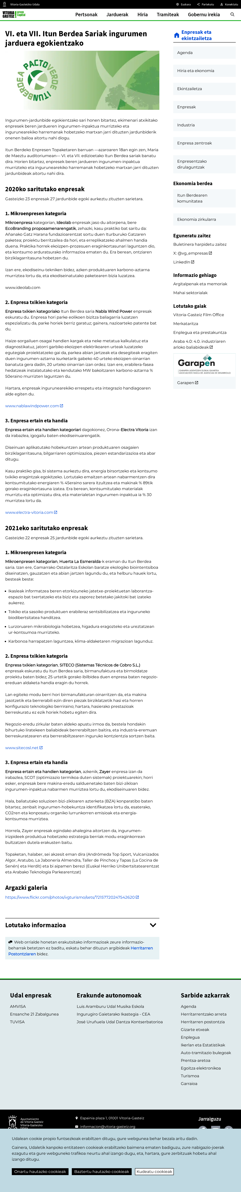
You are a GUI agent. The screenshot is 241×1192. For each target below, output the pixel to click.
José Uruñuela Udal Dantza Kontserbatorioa (120, 1021)
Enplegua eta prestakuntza (200, 332)
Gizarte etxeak (195, 1029)
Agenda (188, 1006)
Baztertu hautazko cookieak (101, 1171)
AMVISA (18, 1006)
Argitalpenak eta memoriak (200, 284)
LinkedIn (181, 262)
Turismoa (190, 1075)
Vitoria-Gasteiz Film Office (198, 314)
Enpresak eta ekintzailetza (196, 35)
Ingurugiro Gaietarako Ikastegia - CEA (113, 1014)
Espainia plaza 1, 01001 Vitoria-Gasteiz (112, 1118)
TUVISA (17, 1021)
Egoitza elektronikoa (201, 1068)
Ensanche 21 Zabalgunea (34, 1014)
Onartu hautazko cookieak (40, 1171)
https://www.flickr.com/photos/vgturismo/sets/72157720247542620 (70, 897)
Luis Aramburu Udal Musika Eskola (110, 1006)
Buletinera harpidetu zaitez (200, 244)
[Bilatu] (232, 14)
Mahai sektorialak (190, 292)
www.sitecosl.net (22, 747)
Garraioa (189, 1083)
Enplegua (190, 1037)
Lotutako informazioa (35, 925)
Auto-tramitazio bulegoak (206, 1052)
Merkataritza (185, 323)
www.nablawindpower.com (32, 405)
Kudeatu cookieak (154, 1171)
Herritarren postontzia (203, 1021)
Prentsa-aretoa (195, 1060)
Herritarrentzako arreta (204, 1014)
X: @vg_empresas (190, 253)
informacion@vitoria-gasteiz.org (107, 1127)
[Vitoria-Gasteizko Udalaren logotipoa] (25, 1124)
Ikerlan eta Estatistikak (203, 1045)
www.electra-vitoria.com (29, 512)
